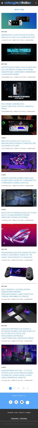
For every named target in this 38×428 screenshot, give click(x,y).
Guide (3, 138)
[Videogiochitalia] (17, 3)
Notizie (4, 32)
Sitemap (28, 412)
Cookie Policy (23, 418)
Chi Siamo (10, 412)
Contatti (22, 412)
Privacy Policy (14, 418)
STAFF (16, 412)
